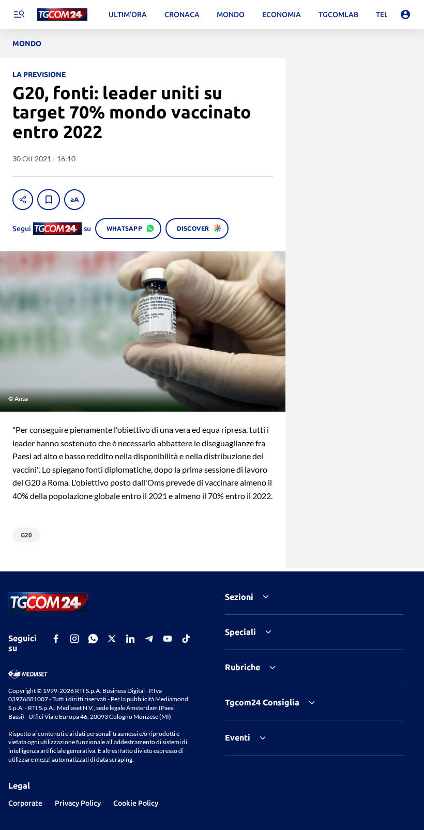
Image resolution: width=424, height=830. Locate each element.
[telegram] (149, 638)
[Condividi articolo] (22, 199)
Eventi (237, 737)
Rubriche (242, 667)
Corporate (25, 803)
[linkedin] (130, 638)
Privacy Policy (78, 803)
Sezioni (239, 596)
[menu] (18, 14)
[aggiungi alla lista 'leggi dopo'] (48, 199)
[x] (112, 638)
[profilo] (405, 14)
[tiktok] (186, 638)
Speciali (240, 632)
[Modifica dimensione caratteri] (74, 199)
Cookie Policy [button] (135, 803)
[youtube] (167, 638)
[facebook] (56, 638)
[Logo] (62, 14)
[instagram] (74, 638)
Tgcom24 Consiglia (262, 702)
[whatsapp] (93, 638)
